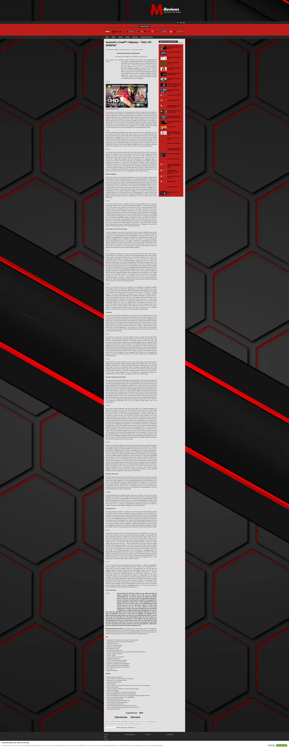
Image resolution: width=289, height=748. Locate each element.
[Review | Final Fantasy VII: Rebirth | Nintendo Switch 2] (164, 149)
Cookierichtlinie (169, 734)
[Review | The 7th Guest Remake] (164, 139)
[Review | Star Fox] (164, 127)
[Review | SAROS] (164, 182)
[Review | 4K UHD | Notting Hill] (164, 58)
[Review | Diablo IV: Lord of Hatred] (164, 177)
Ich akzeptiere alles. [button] (281, 745)
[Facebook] (178, 22)
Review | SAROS (171, 181)
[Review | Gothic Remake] (164, 144)
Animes (120, 37)
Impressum (148, 734)
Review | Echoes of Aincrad (174, 95)
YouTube (106, 739)
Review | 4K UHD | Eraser (173, 100)
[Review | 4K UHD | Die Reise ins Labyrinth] (164, 69)
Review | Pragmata (172, 186)
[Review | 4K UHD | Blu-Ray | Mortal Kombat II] (164, 74)
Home (107, 37)
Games (113, 37)
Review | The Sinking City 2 (174, 52)
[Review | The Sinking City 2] (164, 53)
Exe (117, 49)
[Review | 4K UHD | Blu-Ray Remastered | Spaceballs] (164, 117)
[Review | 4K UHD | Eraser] (164, 101)
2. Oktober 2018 (111, 49)
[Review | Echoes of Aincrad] (164, 96)
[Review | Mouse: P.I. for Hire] (164, 193)
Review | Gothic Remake (173, 143)
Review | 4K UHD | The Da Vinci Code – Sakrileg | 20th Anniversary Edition (174, 85)
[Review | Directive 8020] (164, 154)
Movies (128, 37)
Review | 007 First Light (173, 159)
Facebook (106, 734)
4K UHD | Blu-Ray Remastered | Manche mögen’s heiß (172, 172)
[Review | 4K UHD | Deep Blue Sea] (164, 90)
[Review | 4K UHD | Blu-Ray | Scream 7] (164, 122)
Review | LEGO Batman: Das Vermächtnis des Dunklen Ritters (174, 166)
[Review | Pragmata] (164, 188)
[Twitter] (181, 22)
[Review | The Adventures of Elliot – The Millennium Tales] (164, 133)
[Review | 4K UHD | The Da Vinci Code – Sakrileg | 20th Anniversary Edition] (164, 84)
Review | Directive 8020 (173, 153)
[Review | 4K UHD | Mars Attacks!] (164, 63)
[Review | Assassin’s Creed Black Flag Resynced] (164, 106)
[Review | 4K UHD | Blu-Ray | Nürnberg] (164, 48)
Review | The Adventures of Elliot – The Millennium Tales (173, 133)
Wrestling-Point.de (147, 37)
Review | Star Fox (171, 126)
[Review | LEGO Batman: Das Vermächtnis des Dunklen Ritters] (164, 165)
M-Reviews (127, 49)
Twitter (105, 737)
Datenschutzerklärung (130, 734)
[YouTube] (184, 22)
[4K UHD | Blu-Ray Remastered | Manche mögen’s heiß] (164, 171)
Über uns (135, 37)
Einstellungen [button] (271, 745)
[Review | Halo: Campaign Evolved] (164, 79)
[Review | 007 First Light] (164, 160)
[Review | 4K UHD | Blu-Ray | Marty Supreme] (164, 112)
